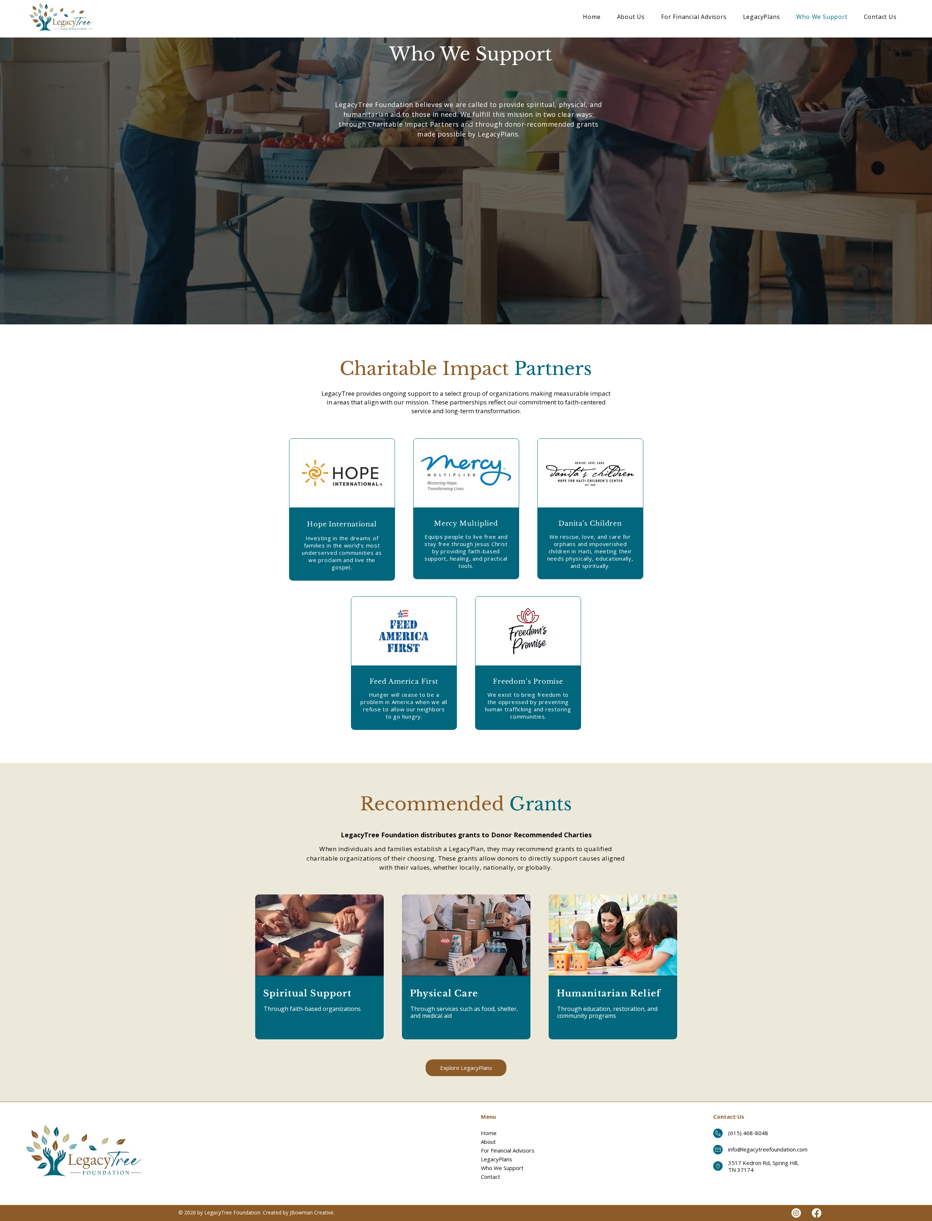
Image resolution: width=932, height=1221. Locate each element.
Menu (488, 1116)
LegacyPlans (496, 1159)
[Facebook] (816, 1213)
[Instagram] (796, 1213)
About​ (488, 1141)
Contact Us (728, 1116)
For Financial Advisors (507, 1150)
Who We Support (502, 1167)
